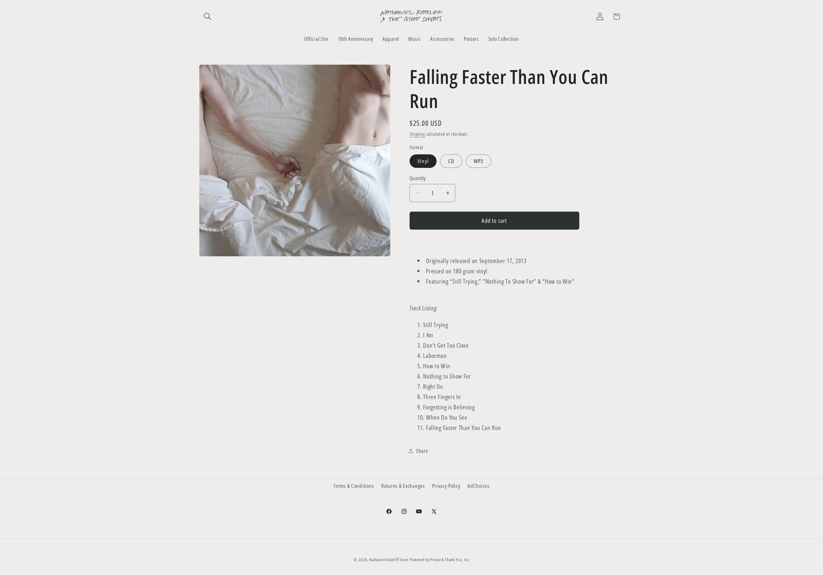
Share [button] (422, 450)
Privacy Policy (446, 485)
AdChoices (478, 485)
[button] (207, 16)
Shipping (417, 134)
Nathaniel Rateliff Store (388, 559)
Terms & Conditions (353, 485)
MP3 (479, 161)
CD (451, 161)
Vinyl (423, 161)
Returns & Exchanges (403, 485)
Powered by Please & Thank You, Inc (439, 559)
